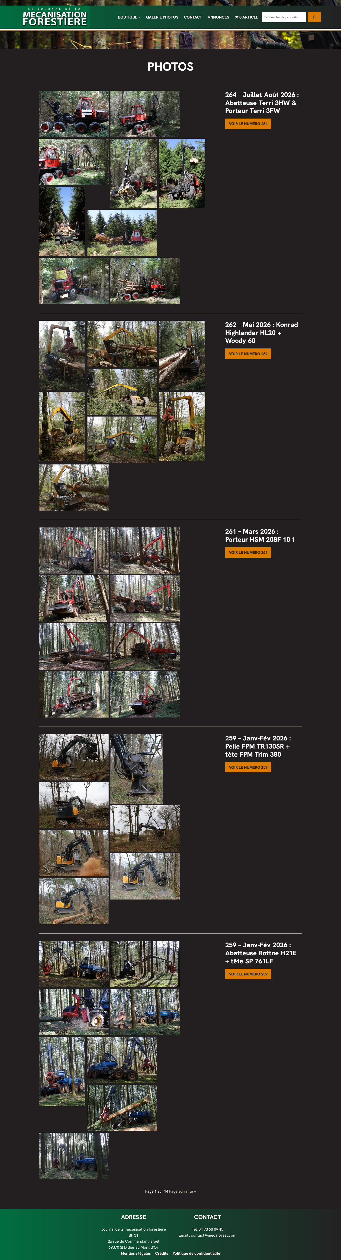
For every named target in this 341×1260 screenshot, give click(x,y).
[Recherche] (314, 17)
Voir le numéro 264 (248, 123)
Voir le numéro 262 (248, 353)
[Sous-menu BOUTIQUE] (139, 17)
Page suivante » (182, 1191)
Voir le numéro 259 (248, 767)
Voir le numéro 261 (248, 552)
